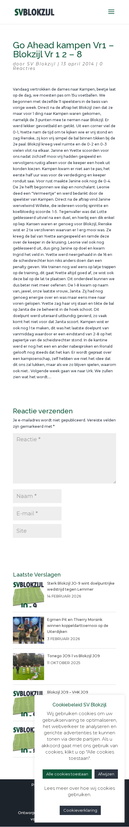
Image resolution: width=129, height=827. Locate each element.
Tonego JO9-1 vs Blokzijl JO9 (73, 656)
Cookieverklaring (80, 810)
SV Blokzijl (41, 64)
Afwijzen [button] (106, 774)
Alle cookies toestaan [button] (67, 774)
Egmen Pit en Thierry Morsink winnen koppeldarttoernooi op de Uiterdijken (77, 625)
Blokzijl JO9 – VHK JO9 (67, 692)
